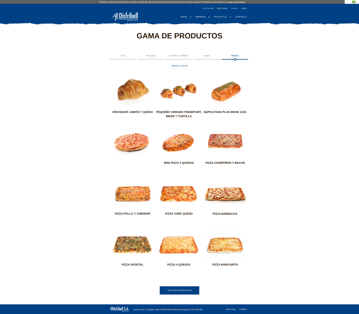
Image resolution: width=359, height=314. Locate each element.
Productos (220, 17)
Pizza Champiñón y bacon (225, 162)
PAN (123, 55)
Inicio (184, 17)
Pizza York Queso (179, 213)
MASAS (207, 55)
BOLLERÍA (150, 55)
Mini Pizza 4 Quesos (179, 162)
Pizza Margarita (225, 264)
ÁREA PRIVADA (222, 8)
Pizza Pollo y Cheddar (132, 213)
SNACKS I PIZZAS (179, 66)
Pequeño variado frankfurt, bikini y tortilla (179, 114)
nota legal (231, 309)
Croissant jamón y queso (132, 112)
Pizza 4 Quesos (178, 264)
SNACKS (235, 55)
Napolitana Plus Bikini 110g (225, 112)
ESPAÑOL (234, 8)
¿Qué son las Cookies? (236, 2)
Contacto (241, 17)
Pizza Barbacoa (225, 213)
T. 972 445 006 (207, 8)
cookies (243, 309)
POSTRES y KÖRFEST (178, 55)
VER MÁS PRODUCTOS (179, 290)
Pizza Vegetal (132, 264)
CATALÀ (244, 8)
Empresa (200, 17)
